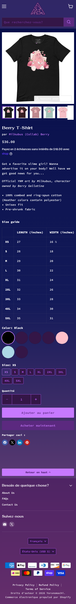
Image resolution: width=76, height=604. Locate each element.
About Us (8, 492)
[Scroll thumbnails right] (70, 112)
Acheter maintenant (38, 425)
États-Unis (36, 551)
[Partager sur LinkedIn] (20, 442)
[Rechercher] (69, 22)
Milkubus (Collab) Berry (29, 134)
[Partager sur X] (12, 442)
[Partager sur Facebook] (5, 442)
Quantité (8, 390)
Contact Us (10, 504)
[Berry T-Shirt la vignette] (8, 112)
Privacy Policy (23, 585)
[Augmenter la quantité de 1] (36, 399)
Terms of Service (38, 589)
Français (36, 541)
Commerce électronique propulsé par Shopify (38, 597)
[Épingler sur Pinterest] (27, 442)
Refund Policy (49, 585)
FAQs (5, 498)
